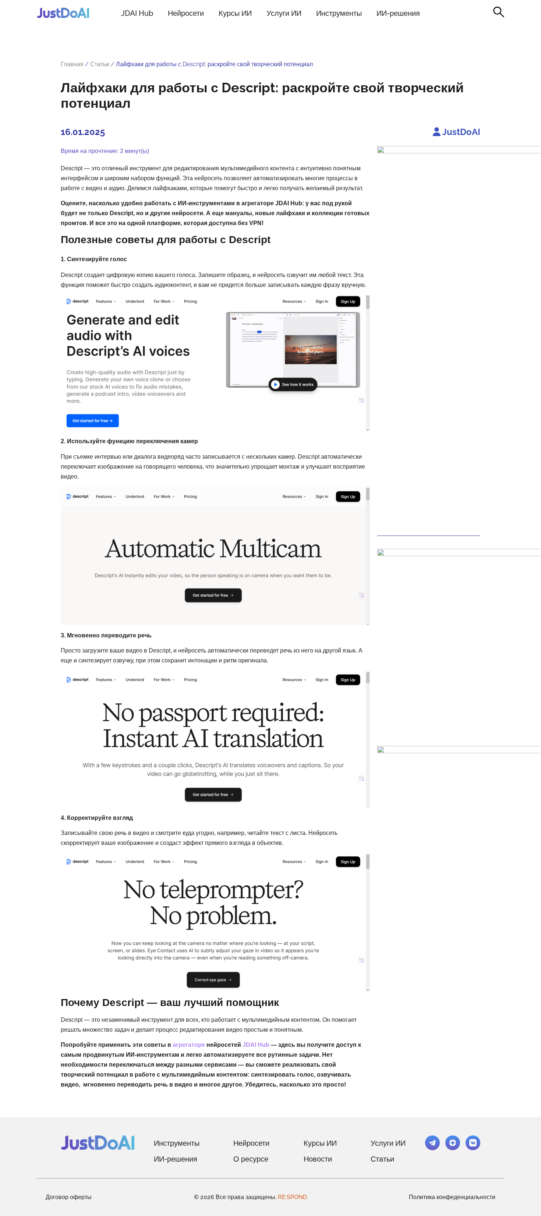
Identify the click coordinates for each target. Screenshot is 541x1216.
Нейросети (186, 13)
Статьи (99, 64)
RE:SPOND (292, 1197)
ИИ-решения (398, 13)
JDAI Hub (137, 13)
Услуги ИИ (283, 13)
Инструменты (339, 13)
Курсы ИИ (235, 13)
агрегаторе (189, 1045)
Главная (72, 64)
